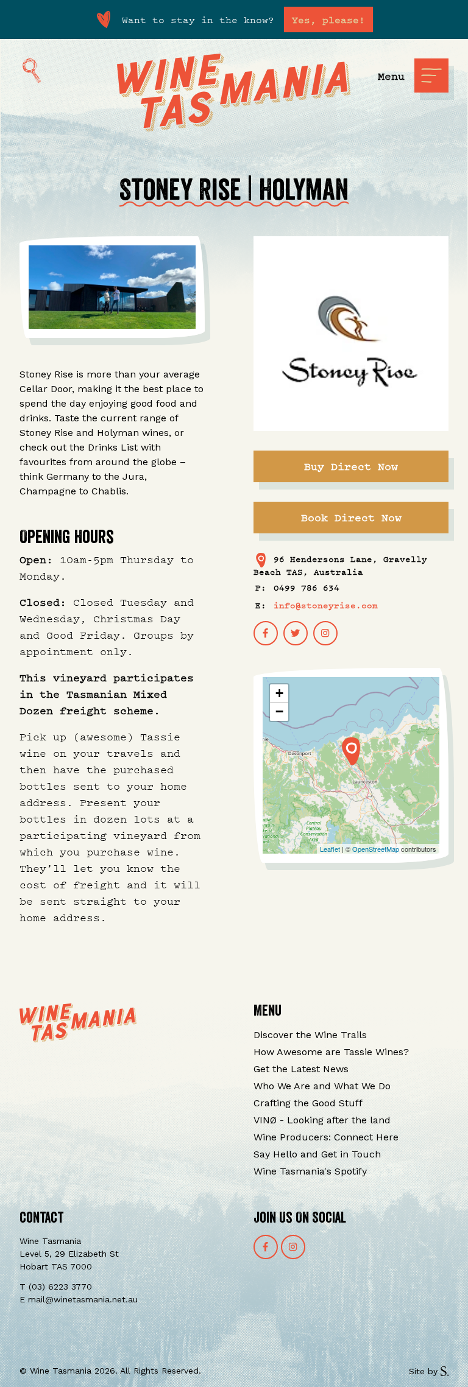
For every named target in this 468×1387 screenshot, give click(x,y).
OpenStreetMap (375, 849)
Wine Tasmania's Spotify (310, 1171)
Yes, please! (328, 19)
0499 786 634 (306, 587)
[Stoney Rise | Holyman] (351, 751)
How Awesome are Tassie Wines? (331, 1052)
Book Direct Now (351, 517)
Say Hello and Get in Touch (317, 1154)
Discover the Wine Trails (310, 1035)
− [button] (279, 711)
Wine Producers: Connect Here (326, 1137)
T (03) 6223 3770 (56, 1286)
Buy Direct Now (351, 466)
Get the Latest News (301, 1069)
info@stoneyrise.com (326, 605)
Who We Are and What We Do (322, 1086)
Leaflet (330, 849)
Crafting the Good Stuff (308, 1103)
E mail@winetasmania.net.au (79, 1299)
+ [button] (279, 693)
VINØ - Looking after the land (322, 1120)
